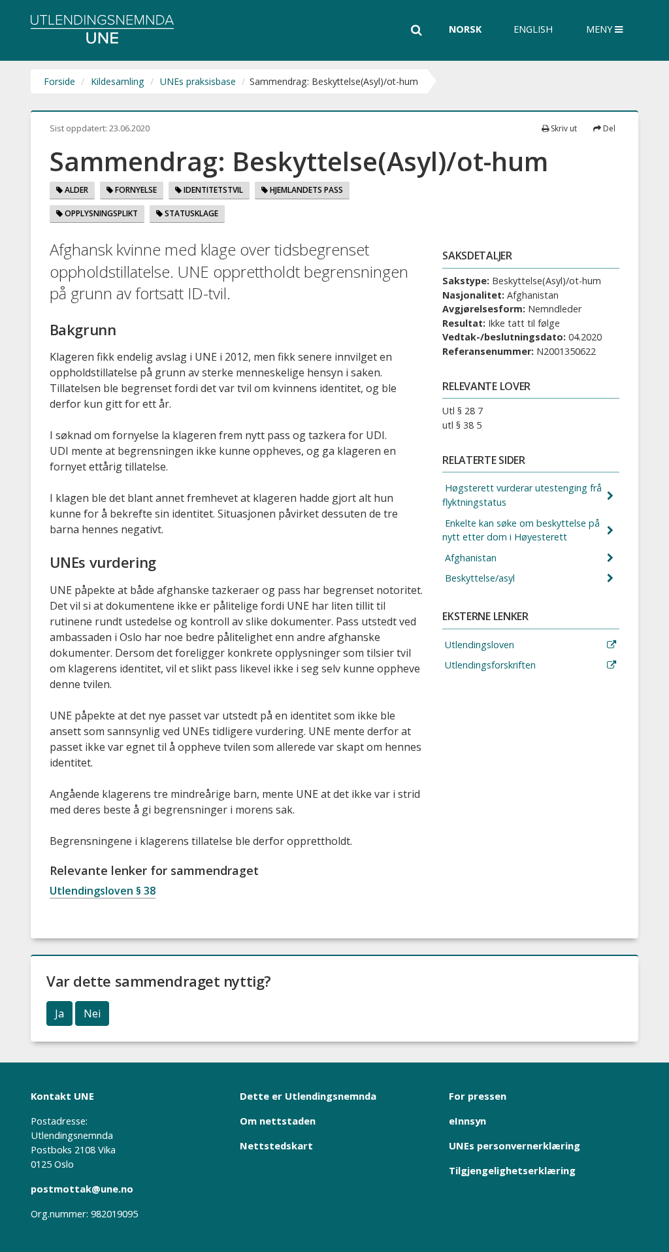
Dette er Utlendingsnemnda (308, 1095)
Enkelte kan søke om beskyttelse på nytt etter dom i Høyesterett (521, 530)
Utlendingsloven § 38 (102, 890)
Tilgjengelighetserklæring (512, 1170)
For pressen (477, 1095)
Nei (92, 1013)
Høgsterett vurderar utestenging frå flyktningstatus (522, 495)
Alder (75, 189)
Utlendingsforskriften (489, 665)
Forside (59, 81)
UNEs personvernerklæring (514, 1145)
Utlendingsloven (478, 644)
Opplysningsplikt (100, 213)
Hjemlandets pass (305, 189)
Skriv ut (563, 128)
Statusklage (190, 213)
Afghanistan (469, 558)
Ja (59, 1013)
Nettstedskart (276, 1145)
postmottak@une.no (82, 1188)
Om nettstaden (278, 1120)
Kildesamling (117, 81)
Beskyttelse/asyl (478, 578)
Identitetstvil (212, 189)
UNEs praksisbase (198, 81)
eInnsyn (467, 1120)
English (533, 29)
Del (608, 128)
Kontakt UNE (62, 1095)
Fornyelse (135, 189)
